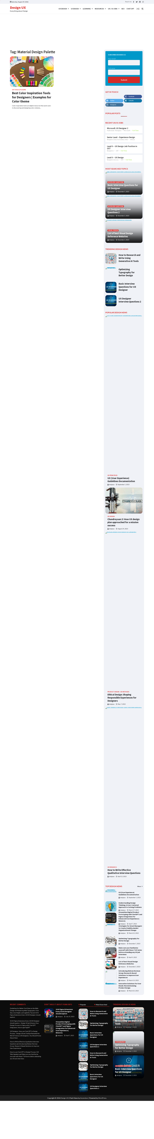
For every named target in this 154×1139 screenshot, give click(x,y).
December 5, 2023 (123, 191)
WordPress (102, 1098)
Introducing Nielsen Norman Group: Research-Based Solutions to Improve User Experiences (129, 974)
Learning (87, 9)
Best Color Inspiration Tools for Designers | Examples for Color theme (31, 97)
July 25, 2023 (70, 1016)
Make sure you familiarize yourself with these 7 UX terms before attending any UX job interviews (130, 951)
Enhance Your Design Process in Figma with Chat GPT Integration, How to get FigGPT (24, 1025)
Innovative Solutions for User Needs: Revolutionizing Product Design (130, 985)
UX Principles (112, 475)
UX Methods (124, 692)
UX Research (112, 867)
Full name (111, 68)
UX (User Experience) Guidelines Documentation (121, 480)
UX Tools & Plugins (19, 90)
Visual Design (113, 230)
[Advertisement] (77, 29)
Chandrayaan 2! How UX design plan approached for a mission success (123, 522)
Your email (112, 59)
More (139, 886)
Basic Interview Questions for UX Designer (127, 286)
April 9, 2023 (133, 957)
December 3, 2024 (131, 1027)
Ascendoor (84, 1098)
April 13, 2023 (122, 876)
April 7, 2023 (70, 1035)
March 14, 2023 (134, 980)
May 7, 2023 (122, 704)
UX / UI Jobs (112, 9)
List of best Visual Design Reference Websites (128, 962)
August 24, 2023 (123, 529)
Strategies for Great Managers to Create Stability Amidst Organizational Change (130, 928)
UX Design (63, 9)
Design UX (18, 7)
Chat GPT (130, 9)
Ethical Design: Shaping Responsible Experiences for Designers (121, 697)
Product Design (113, 692)
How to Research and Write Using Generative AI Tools (129, 258)
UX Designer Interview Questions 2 (130, 300)
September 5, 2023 (123, 484)
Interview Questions (115, 182)
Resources (99, 9)
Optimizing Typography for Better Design (127, 272)
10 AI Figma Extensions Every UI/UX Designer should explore (25, 1015)
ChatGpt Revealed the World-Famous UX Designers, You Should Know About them (25, 1036)
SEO (122, 9)
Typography (120, 1042)
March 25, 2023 (134, 991)
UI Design (75, 9)
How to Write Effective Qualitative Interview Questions (123, 871)
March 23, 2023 (134, 933)
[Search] (142, 8)
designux (112, 191)
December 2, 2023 (123, 216)
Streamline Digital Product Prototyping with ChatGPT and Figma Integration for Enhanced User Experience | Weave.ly (130, 916)
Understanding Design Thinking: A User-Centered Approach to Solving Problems (130, 905)
